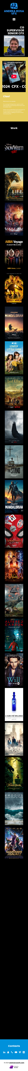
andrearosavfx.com (16, 1063)
